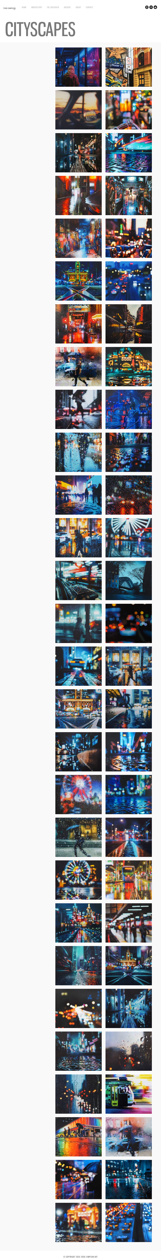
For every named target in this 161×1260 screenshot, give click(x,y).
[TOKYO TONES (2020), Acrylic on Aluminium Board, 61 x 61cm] (128, 771)
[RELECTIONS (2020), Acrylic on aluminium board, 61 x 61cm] (78, 1070)
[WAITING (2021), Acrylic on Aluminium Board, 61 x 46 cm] (78, 642)
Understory (36, 7)
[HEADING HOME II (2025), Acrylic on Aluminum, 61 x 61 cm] (78, 86)
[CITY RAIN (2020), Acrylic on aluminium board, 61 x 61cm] (128, 1070)
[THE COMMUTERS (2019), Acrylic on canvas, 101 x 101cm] (128, 1241)
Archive (67, 7)
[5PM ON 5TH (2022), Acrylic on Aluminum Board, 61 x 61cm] (128, 257)
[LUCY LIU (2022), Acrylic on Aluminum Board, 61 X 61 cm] (78, 214)
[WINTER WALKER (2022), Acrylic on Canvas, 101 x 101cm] (78, 386)
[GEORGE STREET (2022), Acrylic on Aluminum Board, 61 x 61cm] (78, 428)
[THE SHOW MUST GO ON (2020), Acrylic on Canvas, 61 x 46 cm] (78, 813)
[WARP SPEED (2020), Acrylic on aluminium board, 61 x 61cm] (128, 1113)
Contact (89, 7)
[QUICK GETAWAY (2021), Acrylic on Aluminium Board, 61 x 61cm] (78, 685)
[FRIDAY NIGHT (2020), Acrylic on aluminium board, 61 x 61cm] (78, 1027)
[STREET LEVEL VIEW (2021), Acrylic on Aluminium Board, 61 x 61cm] (78, 771)
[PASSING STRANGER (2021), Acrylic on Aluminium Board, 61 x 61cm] (78, 557)
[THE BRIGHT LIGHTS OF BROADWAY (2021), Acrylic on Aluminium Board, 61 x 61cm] (78, 514)
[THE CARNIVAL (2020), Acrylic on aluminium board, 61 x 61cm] (78, 899)
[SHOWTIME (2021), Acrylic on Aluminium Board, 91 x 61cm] (128, 557)
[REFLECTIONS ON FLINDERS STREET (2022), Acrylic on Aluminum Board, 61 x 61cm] (128, 386)
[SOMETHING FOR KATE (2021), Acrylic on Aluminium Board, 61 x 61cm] (78, 599)
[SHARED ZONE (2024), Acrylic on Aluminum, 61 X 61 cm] (128, 86)
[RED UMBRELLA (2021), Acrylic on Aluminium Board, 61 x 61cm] (128, 685)
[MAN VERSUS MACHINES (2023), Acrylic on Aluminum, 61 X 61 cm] (128, 214)
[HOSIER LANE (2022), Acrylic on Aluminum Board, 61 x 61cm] (78, 257)
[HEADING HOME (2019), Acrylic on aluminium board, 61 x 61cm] (78, 1198)
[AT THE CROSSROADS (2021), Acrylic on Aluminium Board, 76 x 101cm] (78, 728)
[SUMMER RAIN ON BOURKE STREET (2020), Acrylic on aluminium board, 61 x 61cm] (128, 899)
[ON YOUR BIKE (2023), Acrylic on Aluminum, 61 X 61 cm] (128, 129)
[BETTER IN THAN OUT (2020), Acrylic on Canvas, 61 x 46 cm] (78, 856)
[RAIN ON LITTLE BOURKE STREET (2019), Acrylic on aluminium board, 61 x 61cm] (78, 1156)
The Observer (53, 7)
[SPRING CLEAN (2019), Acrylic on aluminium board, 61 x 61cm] (128, 1198)
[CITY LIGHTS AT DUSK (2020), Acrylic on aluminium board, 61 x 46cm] (78, 1113)
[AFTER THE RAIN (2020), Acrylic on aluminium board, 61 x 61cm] (128, 1027)
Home (24, 7)
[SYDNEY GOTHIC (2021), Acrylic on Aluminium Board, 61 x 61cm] (128, 599)
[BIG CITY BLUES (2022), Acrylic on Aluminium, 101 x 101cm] (128, 428)
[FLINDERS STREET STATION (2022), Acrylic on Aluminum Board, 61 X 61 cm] (78, 300)
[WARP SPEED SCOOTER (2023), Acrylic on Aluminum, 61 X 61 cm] (128, 172)
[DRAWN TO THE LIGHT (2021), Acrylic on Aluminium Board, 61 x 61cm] (128, 728)
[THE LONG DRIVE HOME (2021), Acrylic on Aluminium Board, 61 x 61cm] (128, 514)
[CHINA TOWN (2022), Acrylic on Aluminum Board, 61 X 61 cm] (78, 343)
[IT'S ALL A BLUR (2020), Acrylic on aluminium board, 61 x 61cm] (128, 942)
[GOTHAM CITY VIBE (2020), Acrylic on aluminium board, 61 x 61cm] (78, 985)
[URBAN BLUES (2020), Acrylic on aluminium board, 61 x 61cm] (128, 813)
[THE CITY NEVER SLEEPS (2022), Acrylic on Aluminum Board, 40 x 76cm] (128, 300)
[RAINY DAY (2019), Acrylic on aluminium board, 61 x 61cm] (128, 1156)
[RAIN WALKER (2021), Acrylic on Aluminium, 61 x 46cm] (78, 471)
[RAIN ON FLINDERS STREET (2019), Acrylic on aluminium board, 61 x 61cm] (78, 1241)
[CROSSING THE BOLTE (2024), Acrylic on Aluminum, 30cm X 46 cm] (78, 129)
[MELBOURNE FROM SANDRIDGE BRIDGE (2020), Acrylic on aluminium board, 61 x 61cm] (78, 942)
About (78, 7)
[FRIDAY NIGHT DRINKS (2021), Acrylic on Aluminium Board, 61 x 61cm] (128, 471)
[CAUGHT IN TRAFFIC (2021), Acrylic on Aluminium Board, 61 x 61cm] (128, 642)
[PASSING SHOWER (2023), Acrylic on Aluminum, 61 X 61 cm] (78, 172)
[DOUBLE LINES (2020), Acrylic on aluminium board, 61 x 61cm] (128, 856)
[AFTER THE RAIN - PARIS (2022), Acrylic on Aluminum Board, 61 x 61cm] (128, 343)
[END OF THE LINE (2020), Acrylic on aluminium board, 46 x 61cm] (128, 985)
